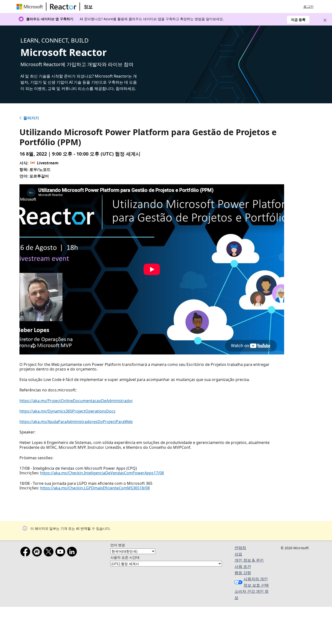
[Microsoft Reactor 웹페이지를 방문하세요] (63, 6)
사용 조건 (243, 566)
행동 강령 (243, 572)
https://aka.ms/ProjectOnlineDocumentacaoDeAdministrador (76, 400)
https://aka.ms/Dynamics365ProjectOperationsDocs (67, 411)
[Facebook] (26, 552)
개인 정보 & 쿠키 (249, 560)
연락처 (240, 547)
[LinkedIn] (73, 552)
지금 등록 (298, 19)
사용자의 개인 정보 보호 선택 (256, 582)
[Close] (325, 20)
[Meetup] (38, 552)
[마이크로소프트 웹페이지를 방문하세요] (31, 6)
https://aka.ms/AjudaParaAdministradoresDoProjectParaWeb (76, 421)
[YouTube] (61, 552)
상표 (238, 554)
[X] (49, 552)
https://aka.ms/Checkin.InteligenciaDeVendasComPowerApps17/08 (102, 473)
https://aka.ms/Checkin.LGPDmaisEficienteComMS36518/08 (95, 488)
